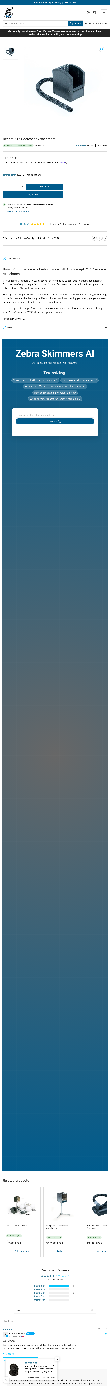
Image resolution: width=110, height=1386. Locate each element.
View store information (18, 211)
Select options (22, 1251)
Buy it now (33, 194)
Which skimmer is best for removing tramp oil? (55, 398)
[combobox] (43, 23)
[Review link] (4, 1357)
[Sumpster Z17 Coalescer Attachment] (62, 1205)
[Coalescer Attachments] (22, 1205)
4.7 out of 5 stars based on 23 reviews (69, 224)
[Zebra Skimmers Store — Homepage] (8, 12)
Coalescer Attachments (16, 1225)
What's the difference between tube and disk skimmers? (55, 386)
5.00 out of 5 (62, 1276)
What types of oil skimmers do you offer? (35, 380)
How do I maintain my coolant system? (55, 392)
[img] (8, 1329)
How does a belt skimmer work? (79, 380)
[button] (81, 145)
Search (77, 23)
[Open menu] (104, 12)
